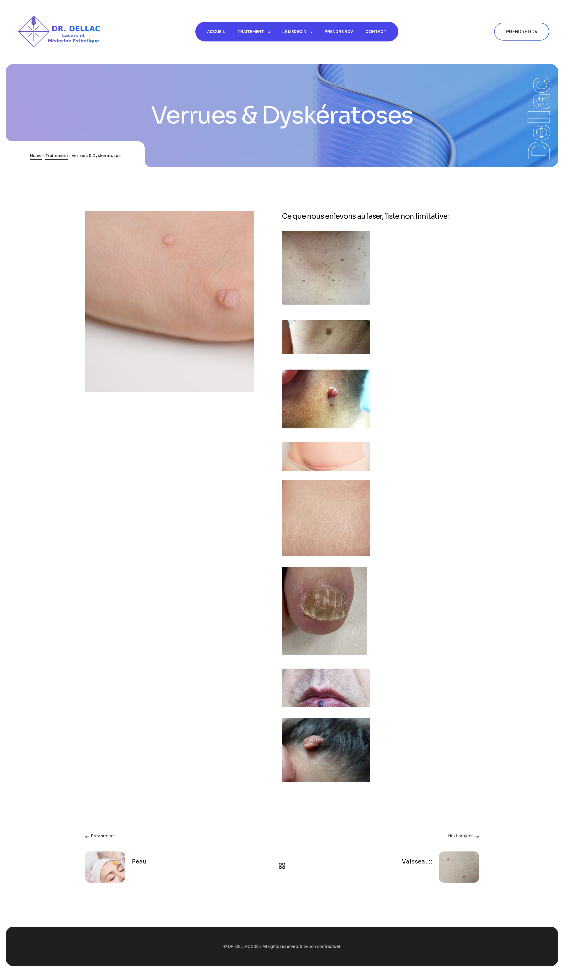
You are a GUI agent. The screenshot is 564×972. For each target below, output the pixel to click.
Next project (460, 836)
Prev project (103, 836)
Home (36, 155)
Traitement (56, 155)
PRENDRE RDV (522, 31)
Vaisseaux (417, 861)
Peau (139, 861)
